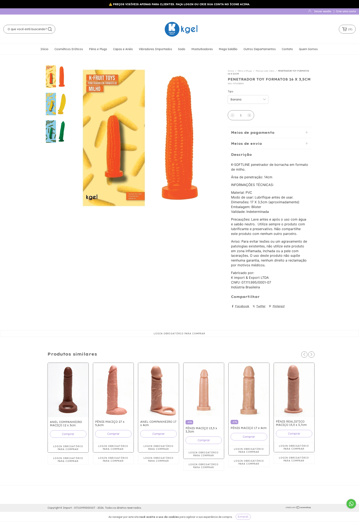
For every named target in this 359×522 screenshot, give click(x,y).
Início (44, 49)
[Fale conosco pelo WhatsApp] (351, 503)
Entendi (243, 516)
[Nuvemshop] (298, 508)
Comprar (68, 434)
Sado (181, 49)
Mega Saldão (228, 49)
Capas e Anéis (123, 49)
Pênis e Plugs (98, 49)
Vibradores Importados (155, 49)
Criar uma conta (346, 11)
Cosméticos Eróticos (68, 49)
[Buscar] (50, 29)
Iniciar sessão (322, 11)
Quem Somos (308, 49)
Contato (287, 49)
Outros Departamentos (259, 49)
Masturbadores (202, 49)
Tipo (230, 91)
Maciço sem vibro (265, 70)
